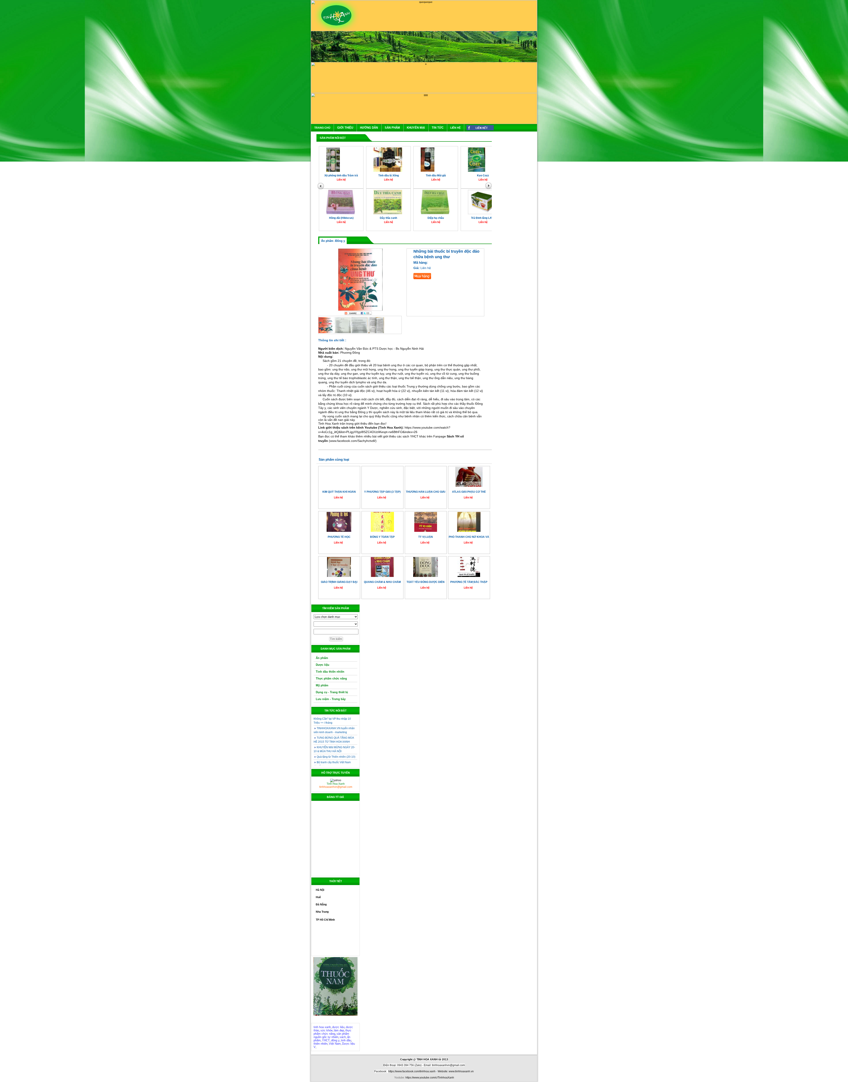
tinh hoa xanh (322, 1027)
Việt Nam (335, 1043)
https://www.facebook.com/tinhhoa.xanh (411, 1071)
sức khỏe (326, 1030)
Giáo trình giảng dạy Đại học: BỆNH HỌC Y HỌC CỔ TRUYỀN (339, 582)
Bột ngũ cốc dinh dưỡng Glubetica (488, 220)
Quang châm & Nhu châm (382, 582)
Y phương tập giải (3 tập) (382, 491)
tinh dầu (346, 1040)
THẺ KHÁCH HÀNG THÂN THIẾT (337, 756)
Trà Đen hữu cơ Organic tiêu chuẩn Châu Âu (394, 179)
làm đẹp (339, 1030)
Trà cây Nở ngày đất (441, 220)
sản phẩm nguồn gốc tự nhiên (331, 1035)
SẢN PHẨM (392, 127)
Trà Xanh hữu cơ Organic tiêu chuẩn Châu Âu (488, 179)
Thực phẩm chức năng (331, 678)
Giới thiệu (345, 127)
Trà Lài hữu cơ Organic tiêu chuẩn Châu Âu (347, 179)
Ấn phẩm (322, 658)
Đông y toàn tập (382, 536)
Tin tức (437, 127)
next (489, 187)
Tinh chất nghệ (394, 220)
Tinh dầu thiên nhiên (330, 671)
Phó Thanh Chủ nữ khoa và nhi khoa (469, 537)
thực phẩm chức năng (332, 1032)
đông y (335, 1040)
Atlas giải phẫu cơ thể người (469, 492)
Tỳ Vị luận (425, 536)
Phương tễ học (339, 536)
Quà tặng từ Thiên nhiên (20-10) (336, 726)
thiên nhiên (320, 1043)
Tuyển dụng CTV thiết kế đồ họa (336, 741)
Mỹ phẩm (322, 685)
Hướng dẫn (369, 127)
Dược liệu (322, 664)
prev (321, 187)
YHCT (326, 1040)
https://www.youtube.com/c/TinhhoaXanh (429, 1077)
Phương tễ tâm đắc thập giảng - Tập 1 (468, 582)
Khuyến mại (416, 127)
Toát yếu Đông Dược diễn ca (426, 582)
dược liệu (338, 1027)
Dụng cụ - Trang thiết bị (332, 692)
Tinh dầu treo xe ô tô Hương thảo (347, 220)
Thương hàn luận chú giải (425, 491)
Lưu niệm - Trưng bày (331, 699)
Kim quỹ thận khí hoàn (339, 491)
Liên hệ (455, 127)
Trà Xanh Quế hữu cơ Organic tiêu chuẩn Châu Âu (441, 179)
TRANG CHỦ (322, 127)
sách (343, 1037)
